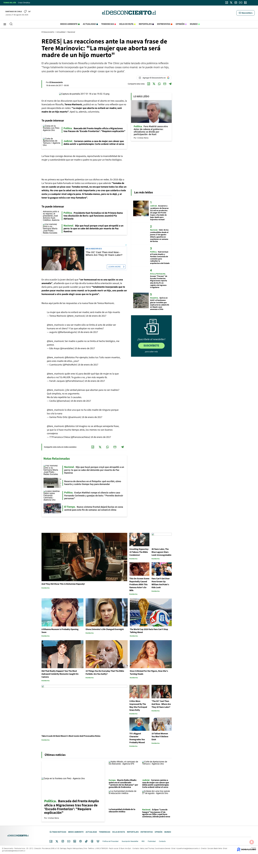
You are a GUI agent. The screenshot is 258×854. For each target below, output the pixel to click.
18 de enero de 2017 (96, 316)
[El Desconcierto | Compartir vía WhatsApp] (159, 83)
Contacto (162, 841)
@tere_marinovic (55, 325)
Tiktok (86, 841)
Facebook (51, 841)
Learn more (114, 267)
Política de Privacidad (110, 841)
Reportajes (145, 24)
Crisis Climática (24, 2)
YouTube (68, 841)
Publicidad (152, 841)
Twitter (57, 841)
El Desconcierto (48, 32)
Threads (92, 841)
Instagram (63, 841)
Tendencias (107, 24)
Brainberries (94, 249)
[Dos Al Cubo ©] (246, 850)
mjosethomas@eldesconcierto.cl (188, 848)
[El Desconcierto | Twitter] (231, 2)
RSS (143, 841)
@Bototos (70, 357)
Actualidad (89, 24)
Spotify (80, 841)
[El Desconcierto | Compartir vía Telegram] (170, 83)
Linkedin (75, 841)
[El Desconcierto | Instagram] (235, 2)
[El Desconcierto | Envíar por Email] (164, 83)
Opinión (180, 24)
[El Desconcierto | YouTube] (240, 2)
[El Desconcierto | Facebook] (226, 2)
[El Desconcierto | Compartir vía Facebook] (148, 83)
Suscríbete (151, 345)
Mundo (194, 24)
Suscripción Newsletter (130, 841)
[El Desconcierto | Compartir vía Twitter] (154, 83)
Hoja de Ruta (126, 24)
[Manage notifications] (252, 842)
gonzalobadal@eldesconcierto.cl (13, 851)
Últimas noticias (58, 832)
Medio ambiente (69, 24)
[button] (245, 13)
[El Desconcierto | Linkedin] (245, 2)
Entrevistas (163, 24)
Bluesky (98, 841)
